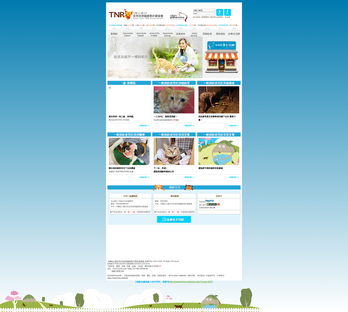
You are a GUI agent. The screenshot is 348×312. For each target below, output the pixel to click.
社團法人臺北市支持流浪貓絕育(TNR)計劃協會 (126, 261)
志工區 (227, 17)
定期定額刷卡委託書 (207, 208)
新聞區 (114, 34)
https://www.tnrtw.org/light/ (117, 278)
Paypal (202, 202)
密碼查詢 (205, 17)
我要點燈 (207, 34)
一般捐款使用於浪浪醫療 (154, 34)
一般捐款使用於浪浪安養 (167, 34)
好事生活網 (234, 34)
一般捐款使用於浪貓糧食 (140, 34)
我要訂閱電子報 (117, 271)
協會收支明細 (175, 219)
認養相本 (180, 34)
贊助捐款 (220, 34)
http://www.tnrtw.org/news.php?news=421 (190, 282)
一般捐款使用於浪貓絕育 (127, 34)
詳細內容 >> (145, 126)
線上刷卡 (202, 205)
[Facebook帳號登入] (227, 15)
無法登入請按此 (216, 17)
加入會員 (196, 17)
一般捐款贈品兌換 (194, 34)
